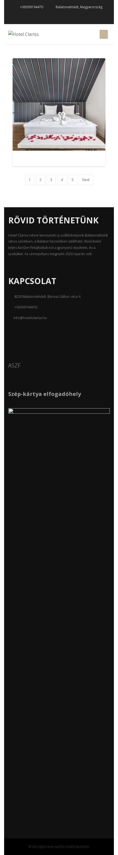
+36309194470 (31, 7)
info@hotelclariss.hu (30, 317)
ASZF (14, 365)
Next (85, 179)
